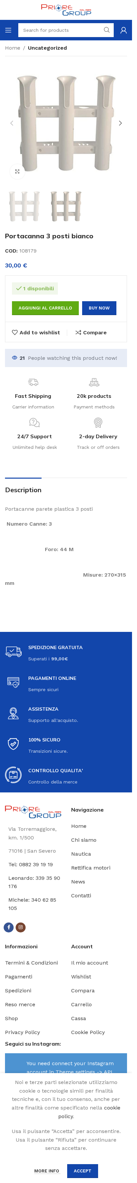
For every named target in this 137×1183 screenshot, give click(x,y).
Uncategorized (47, 48)
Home (12, 48)
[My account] (123, 30)
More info (47, 1170)
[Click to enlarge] (17, 171)
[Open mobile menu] (8, 30)
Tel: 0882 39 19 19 (30, 864)
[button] (11, 123)
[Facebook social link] (9, 927)
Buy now (99, 308)
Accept (82, 1170)
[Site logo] (66, 9)
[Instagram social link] (21, 927)
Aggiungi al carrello (45, 308)
